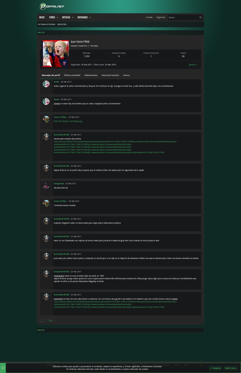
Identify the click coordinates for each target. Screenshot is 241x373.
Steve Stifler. (60, 117)
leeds (56, 82)
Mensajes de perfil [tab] (51, 75)
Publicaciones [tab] (90, 75)
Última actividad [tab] (72, 75)
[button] (57, 17)
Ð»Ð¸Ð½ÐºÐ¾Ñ (61, 135)
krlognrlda (59, 183)
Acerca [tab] (126, 75)
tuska (95, 46)
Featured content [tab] (110, 75)
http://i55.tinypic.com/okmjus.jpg (68, 121)
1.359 (86, 56)
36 (183, 56)
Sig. (50, 320)
